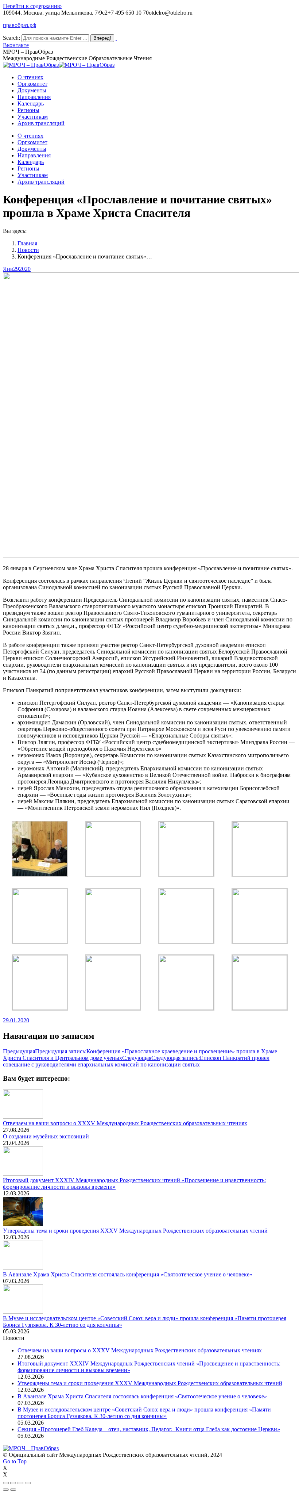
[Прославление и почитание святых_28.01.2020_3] (113, 874)
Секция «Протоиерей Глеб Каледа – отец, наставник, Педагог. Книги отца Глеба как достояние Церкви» (149, 1429)
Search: (11, 38)
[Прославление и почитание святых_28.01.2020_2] (186, 874)
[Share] (13, 1483)
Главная (27, 243)
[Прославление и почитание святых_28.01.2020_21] (186, 941)
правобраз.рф (19, 25)
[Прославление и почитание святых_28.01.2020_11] (186, 1008)
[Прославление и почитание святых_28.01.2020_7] (40, 1008)
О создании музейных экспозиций (46, 1136)
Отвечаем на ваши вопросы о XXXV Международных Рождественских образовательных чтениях (125, 1123)
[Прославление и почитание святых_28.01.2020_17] (113, 941)
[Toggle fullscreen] (20, 1483)
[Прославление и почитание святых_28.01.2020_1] (260, 1008)
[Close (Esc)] (6, 1483)
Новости (28, 250)
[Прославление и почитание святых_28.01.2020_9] (260, 941)
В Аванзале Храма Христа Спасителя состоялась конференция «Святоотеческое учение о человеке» (127, 1274)
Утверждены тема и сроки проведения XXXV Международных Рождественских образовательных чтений (135, 1230)
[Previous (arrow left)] (6, 1490)
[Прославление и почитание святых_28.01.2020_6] (40, 875)
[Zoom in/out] (28, 1483)
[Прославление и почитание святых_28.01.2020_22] (113, 1008)
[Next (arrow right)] (13, 1490)
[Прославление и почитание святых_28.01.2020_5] (40, 941)
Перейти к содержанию (32, 6)
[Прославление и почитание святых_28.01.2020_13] (260, 874)
